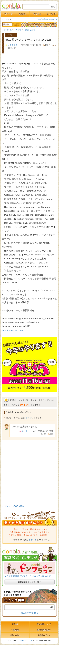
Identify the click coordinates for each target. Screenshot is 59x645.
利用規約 (15, 630)
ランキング (51, 14)
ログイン (53, 19)
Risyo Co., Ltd (26, 640)
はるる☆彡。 (13, 45)
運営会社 (15, 624)
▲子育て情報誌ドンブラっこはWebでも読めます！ (28, 576)
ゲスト (5, 19)
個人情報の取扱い (44, 630)
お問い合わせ (15, 635)
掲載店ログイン (44, 635)
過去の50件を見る (29, 612)
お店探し (22, 14)
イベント (18, 30)
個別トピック (30, 30)
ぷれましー (26, 431)
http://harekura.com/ (12, 330)
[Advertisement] (29, 471)
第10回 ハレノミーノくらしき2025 (28, 39)
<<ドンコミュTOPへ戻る (13, 506)
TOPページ (7, 14)
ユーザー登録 (42, 19)
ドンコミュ (36, 14)
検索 (53, 7)
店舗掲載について (44, 624)
